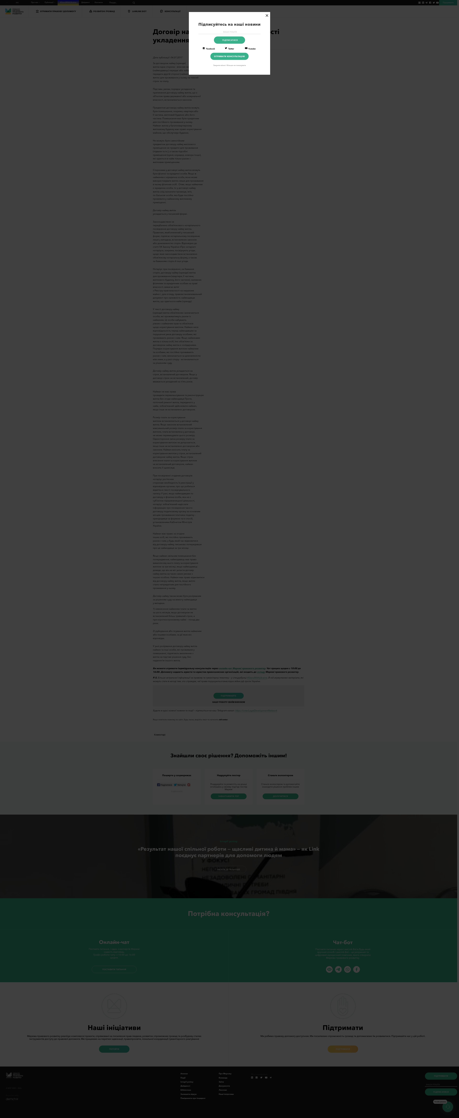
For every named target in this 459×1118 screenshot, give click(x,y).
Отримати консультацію (229, 56)
